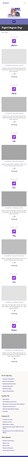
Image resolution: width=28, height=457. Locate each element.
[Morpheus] (14, 341)
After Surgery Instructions (9, 401)
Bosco (14, 188)
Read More (13, 77)
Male (22, 65)
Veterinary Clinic (7, 388)
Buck (14, 282)
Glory (14, 236)
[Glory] (14, 246)
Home (3, 32)
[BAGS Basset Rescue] (14, 12)
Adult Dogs (15, 65)
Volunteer (5, 411)
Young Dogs (20, 113)
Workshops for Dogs (8, 424)
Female (16, 161)
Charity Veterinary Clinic (9, 406)
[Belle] (14, 152)
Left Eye (14, 93)
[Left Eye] (14, 104)
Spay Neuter (6, 399)
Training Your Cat (7, 422)
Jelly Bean (14, 45)
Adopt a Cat (6, 443)
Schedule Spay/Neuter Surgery (11, 409)
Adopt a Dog (6, 445)
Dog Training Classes (8, 381)
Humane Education (8, 386)
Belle (14, 141)
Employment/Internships (9, 383)
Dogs (19, 65)
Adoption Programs (8, 448)
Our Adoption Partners (9, 450)
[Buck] (14, 293)
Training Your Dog (7, 419)
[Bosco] (14, 198)
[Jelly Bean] (14, 56)
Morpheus (14, 330)
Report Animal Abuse (8, 391)
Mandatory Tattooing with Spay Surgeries (14, 404)
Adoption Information (8, 379)
